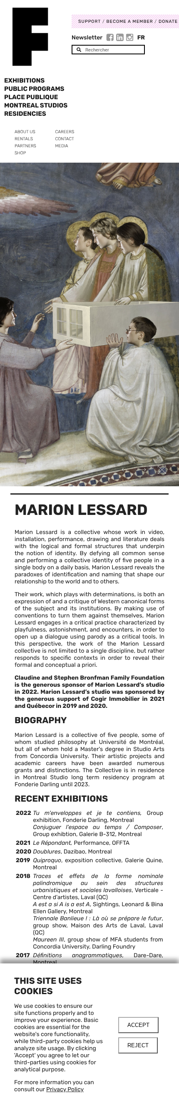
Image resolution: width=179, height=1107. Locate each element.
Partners (25, 146)
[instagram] (130, 39)
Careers (65, 131)
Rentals (24, 138)
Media (61, 146)
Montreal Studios (35, 105)
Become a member (130, 21)
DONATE (168, 21)
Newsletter (87, 37)
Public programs (34, 89)
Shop (20, 153)
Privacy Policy (65, 1089)
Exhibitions (24, 80)
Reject (138, 1045)
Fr (141, 37)
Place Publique (31, 97)
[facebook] (111, 39)
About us (25, 131)
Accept (138, 1025)
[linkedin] (121, 39)
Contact (64, 138)
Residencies (25, 113)
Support (89, 21)
